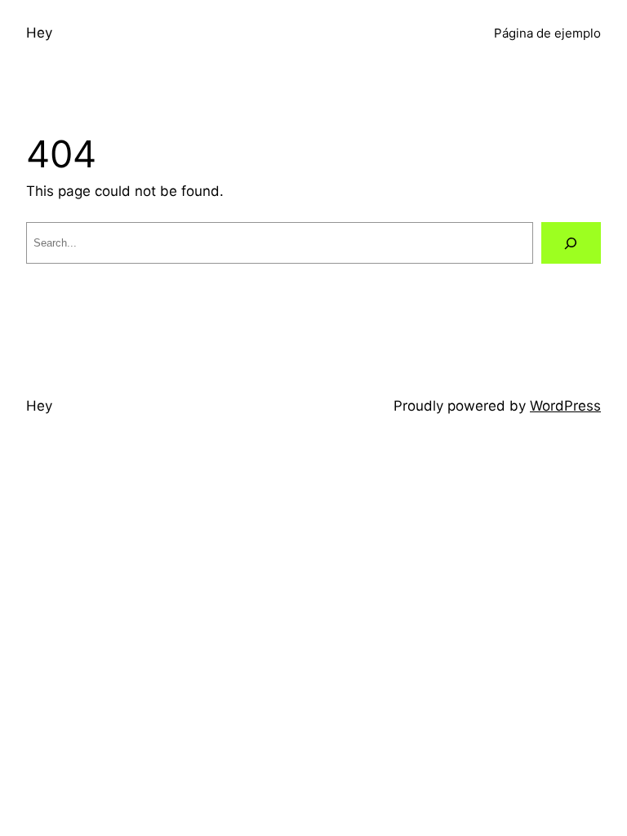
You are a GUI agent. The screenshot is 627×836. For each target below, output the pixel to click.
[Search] (571, 243)
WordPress (565, 406)
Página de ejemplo (547, 33)
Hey (39, 32)
